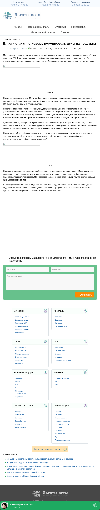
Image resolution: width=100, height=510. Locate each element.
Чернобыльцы (20, 427)
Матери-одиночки (22, 354)
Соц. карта (59, 427)
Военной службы (22, 329)
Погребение (60, 431)
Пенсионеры (20, 415)
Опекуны (18, 424)
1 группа (58, 317)
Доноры (18, 411)
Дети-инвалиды (61, 326)
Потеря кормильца (62, 440)
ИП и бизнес (60, 434)
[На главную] (22, 15)
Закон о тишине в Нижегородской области (26, 472)
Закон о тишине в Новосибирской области (26, 476)
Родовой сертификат (63, 360)
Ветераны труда (21, 320)
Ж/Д (16, 385)
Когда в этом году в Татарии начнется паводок (28, 462)
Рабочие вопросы (62, 424)
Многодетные (20, 348)
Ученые (18, 388)
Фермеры (19, 397)
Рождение (59, 348)
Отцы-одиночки (21, 357)
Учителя (18, 378)
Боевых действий (22, 317)
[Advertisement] (50, 222)
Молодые (19, 360)
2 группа (58, 320)
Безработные (20, 421)
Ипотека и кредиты (62, 421)
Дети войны (19, 333)
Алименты (19, 363)
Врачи (17, 381)
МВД (57, 381)
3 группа (58, 323)
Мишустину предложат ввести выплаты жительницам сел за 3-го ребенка (40, 459)
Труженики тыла (21, 326)
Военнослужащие (62, 378)
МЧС (57, 385)
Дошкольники (60, 351)
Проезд (58, 411)
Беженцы (18, 418)
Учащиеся (59, 357)
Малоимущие (20, 351)
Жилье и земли (61, 418)
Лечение (58, 415)
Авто (57, 437)
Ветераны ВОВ (21, 323)
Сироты (58, 354)
